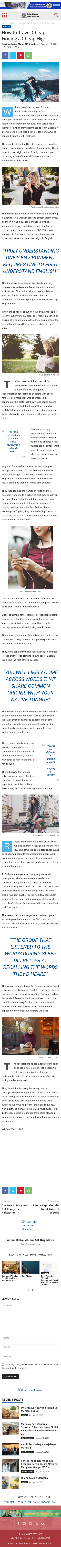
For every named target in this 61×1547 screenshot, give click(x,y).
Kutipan (13, 23)
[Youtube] (42, 1523)
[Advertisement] (30, 1156)
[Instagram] (24, 1523)
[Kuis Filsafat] (31, 1267)
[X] (12, 55)
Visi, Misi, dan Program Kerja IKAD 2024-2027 (30, 1538)
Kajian (24, 1415)
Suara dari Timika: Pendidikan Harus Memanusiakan (10, 1278)
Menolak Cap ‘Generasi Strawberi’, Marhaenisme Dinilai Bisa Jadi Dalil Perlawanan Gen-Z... (39, 1428)
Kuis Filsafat (27, 1276)
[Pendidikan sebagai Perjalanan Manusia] (10, 1449)
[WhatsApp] (28, 55)
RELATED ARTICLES (18, 1254)
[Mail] (30, 1523)
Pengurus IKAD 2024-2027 (30, 1534)
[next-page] (32, 1290)
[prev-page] (28, 1290)
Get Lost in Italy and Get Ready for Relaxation (15, 1209)
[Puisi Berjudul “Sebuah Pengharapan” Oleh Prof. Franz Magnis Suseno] (50, 1267)
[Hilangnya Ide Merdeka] (10, 1482)
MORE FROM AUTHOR (41, 1254)
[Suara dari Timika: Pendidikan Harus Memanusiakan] (11, 1267)
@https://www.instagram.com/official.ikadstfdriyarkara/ (30, 1501)
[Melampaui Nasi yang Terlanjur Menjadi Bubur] (10, 1412)
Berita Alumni (8, 1273)
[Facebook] (5, 55)
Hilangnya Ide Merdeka (34, 1477)
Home (4, 23)
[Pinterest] (20, 55)
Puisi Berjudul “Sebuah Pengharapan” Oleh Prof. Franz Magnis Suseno (49, 1280)
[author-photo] (30, 1228)
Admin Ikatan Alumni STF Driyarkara (21, 44)
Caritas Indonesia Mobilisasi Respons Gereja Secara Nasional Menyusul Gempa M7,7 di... (39, 1464)
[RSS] (36, 1523)
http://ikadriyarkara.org (30, 1244)
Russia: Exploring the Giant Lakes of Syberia (46, 1209)
